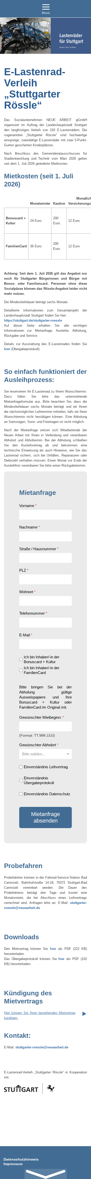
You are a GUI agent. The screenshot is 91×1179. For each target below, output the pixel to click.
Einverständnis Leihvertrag (46, 767)
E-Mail (25, 635)
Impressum (13, 1164)
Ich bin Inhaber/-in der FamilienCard (41, 670)
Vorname (28, 505)
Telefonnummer (33, 613)
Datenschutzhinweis (21, 1159)
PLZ (24, 570)
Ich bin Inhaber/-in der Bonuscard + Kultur (41, 659)
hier (7, 349)
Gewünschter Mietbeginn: (41, 717)
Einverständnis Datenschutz (47, 793)
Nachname (29, 527)
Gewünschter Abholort (38, 745)
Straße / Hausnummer (39, 548)
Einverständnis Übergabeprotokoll (39, 780)
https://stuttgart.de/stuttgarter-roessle (33, 320)
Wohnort (27, 592)
